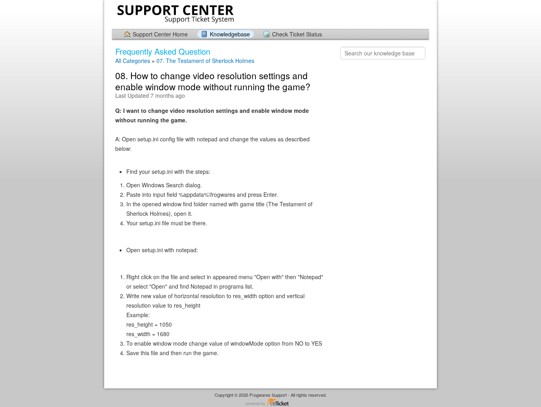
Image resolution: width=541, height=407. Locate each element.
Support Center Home (160, 34)
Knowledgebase (230, 34)
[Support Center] (174, 14)
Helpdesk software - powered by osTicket (270, 402)
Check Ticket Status (297, 34)
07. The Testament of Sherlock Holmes (205, 61)
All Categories (132, 61)
